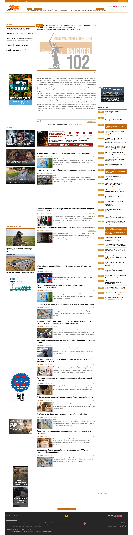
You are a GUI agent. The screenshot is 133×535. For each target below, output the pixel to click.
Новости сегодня (23, 1)
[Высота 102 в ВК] (109, 6)
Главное (9, 24)
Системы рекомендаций (11, 520)
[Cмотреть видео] (113, 160)
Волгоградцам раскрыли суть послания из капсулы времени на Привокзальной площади (114, 239)
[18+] (126, 6)
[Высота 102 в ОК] (112, 6)
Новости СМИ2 (66, 150)
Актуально (9, 127)
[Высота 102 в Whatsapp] (123, 6)
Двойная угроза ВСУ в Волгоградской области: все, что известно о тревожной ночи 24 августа (19, 39)
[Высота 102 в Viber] (121, 6)
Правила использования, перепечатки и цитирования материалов (37, 531)
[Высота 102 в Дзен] (116, 6)
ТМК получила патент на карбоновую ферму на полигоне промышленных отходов (19, 34)
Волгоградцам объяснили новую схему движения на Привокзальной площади (115, 171)
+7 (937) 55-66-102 (79, 124)
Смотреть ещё (66, 509)
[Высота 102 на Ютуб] (114, 6)
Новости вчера (34, 1)
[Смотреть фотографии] (105, 114)
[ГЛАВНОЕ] (66, 51)
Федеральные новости (13, 226)
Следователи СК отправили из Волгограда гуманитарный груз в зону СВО (115, 257)
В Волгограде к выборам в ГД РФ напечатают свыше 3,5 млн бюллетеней (114, 185)
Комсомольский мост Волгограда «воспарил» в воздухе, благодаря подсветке (114, 159)
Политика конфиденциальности (13, 531)
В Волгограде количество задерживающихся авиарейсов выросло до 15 (113, 282)
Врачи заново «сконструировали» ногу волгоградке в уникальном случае (114, 119)
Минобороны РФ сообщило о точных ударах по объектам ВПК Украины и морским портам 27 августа (115, 148)
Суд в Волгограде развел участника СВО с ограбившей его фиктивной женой (115, 223)
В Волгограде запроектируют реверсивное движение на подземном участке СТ (115, 178)
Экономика (40, 156)
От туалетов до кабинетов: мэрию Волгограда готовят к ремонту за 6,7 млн (115, 270)
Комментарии (91, 121)
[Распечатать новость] (95, 25)
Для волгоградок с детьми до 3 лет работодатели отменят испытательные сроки (115, 264)
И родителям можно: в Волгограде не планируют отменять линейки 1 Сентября (115, 126)
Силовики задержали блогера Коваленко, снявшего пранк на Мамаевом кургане (18, 44)
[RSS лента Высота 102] (121, 516)
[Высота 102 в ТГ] (119, 6)
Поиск (122, 1)
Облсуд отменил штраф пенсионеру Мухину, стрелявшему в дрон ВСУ (18, 50)
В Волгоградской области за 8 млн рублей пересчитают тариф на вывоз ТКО (115, 133)
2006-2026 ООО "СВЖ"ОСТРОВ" (14, 515)
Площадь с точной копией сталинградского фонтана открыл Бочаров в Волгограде (18, 29)
